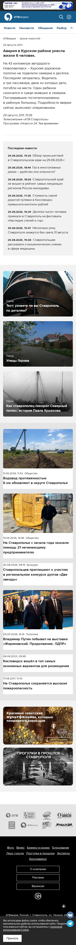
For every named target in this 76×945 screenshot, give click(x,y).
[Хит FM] (47, 825)
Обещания (45, 28)
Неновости (26, 28)
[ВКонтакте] (12, 906)
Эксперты (63, 853)
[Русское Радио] (29, 815)
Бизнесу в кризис (38, 847)
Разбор (62, 28)
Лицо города (15, 853)
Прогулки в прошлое (40, 853)
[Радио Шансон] (64, 815)
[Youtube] (46, 906)
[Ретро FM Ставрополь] (47, 815)
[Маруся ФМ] (64, 825)
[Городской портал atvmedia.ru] (29, 825)
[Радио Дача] (12, 825)
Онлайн (69, 17)
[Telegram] (21, 906)
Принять (12, 938)
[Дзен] (64, 906)
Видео (20, 847)
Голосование (60, 847)
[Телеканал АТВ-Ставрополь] (12, 815)
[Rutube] (55, 906)
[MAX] (38, 906)
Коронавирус (38, 859)
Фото (10, 847)
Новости (9, 28)
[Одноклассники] (29, 906)
